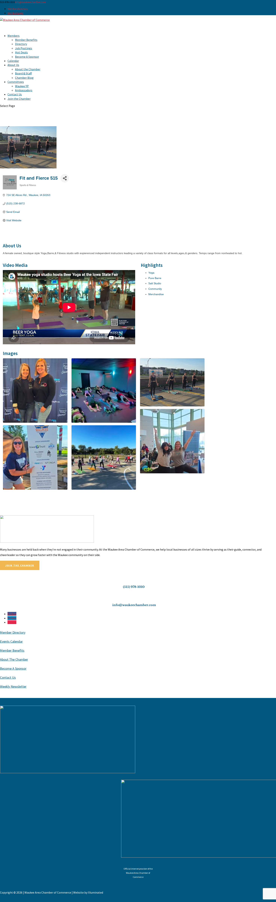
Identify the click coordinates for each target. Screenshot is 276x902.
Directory (21, 44)
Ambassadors (23, 90)
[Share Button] (64, 178)
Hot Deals (21, 52)
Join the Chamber (19, 99)
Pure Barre (154, 278)
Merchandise (156, 294)
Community (155, 288)
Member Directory (18, 9)
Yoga (151, 272)
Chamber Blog (24, 78)
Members (14, 36)
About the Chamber (27, 69)
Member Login (15, 13)
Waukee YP (22, 86)
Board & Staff (23, 73)
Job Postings (23, 48)
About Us (13, 65)
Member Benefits (26, 40)
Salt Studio (154, 283)
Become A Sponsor (27, 57)
